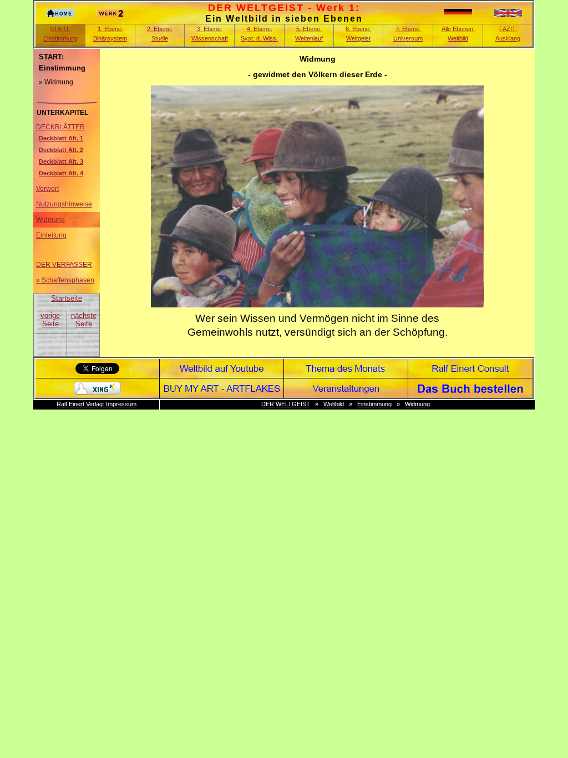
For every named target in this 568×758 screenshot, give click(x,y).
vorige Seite (50, 319)
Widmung (417, 404)
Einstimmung (374, 404)
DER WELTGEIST (285, 404)
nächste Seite (84, 319)
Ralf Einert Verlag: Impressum (96, 404)
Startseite (66, 298)
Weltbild (333, 404)
